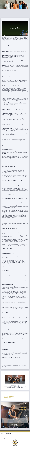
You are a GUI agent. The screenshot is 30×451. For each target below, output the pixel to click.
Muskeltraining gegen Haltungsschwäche (9, 395)
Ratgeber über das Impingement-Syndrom (9, 396)
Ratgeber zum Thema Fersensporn (8, 398)
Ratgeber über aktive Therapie (7, 397)
